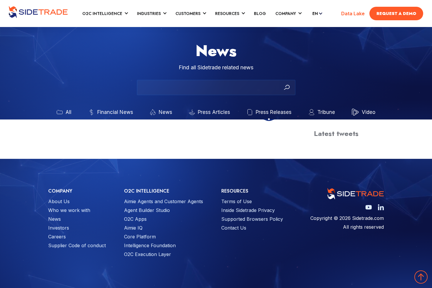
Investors (58, 228)
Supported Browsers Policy (252, 219)
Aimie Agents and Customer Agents (163, 201)
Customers (187, 13)
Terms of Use (236, 201)
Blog (260, 13)
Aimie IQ (133, 228)
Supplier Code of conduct (77, 245)
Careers (57, 237)
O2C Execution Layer (147, 254)
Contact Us (233, 228)
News (54, 219)
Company (285, 13)
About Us (59, 201)
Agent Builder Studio (147, 210)
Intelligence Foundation (150, 245)
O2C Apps (135, 219)
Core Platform (140, 237)
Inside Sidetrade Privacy (248, 210)
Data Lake (353, 13)
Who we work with (69, 210)
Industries (149, 13)
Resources (227, 13)
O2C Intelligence (102, 13)
